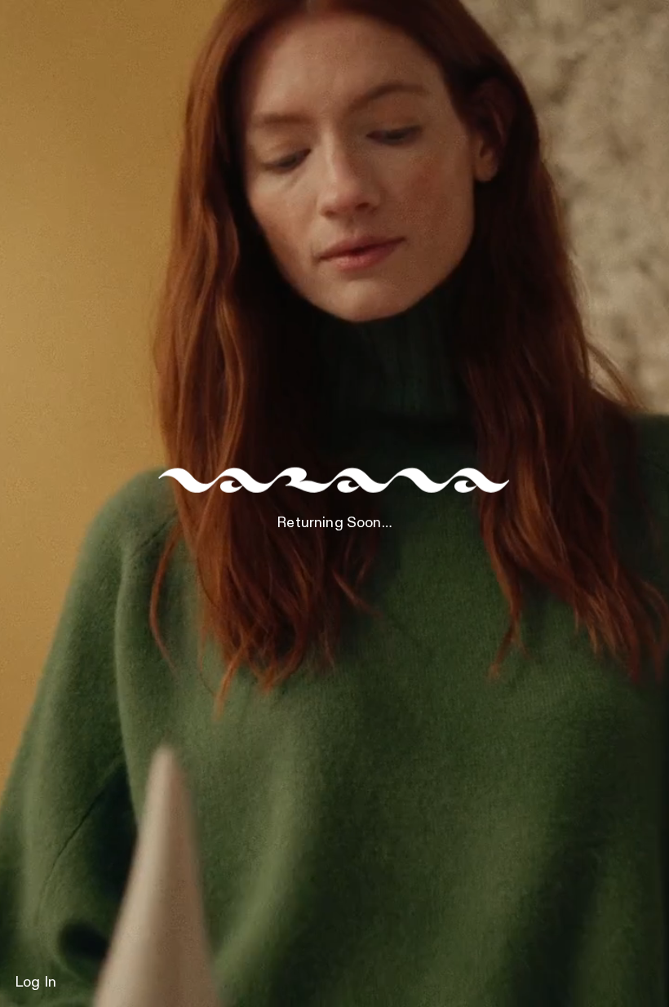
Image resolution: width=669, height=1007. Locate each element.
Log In (35, 982)
